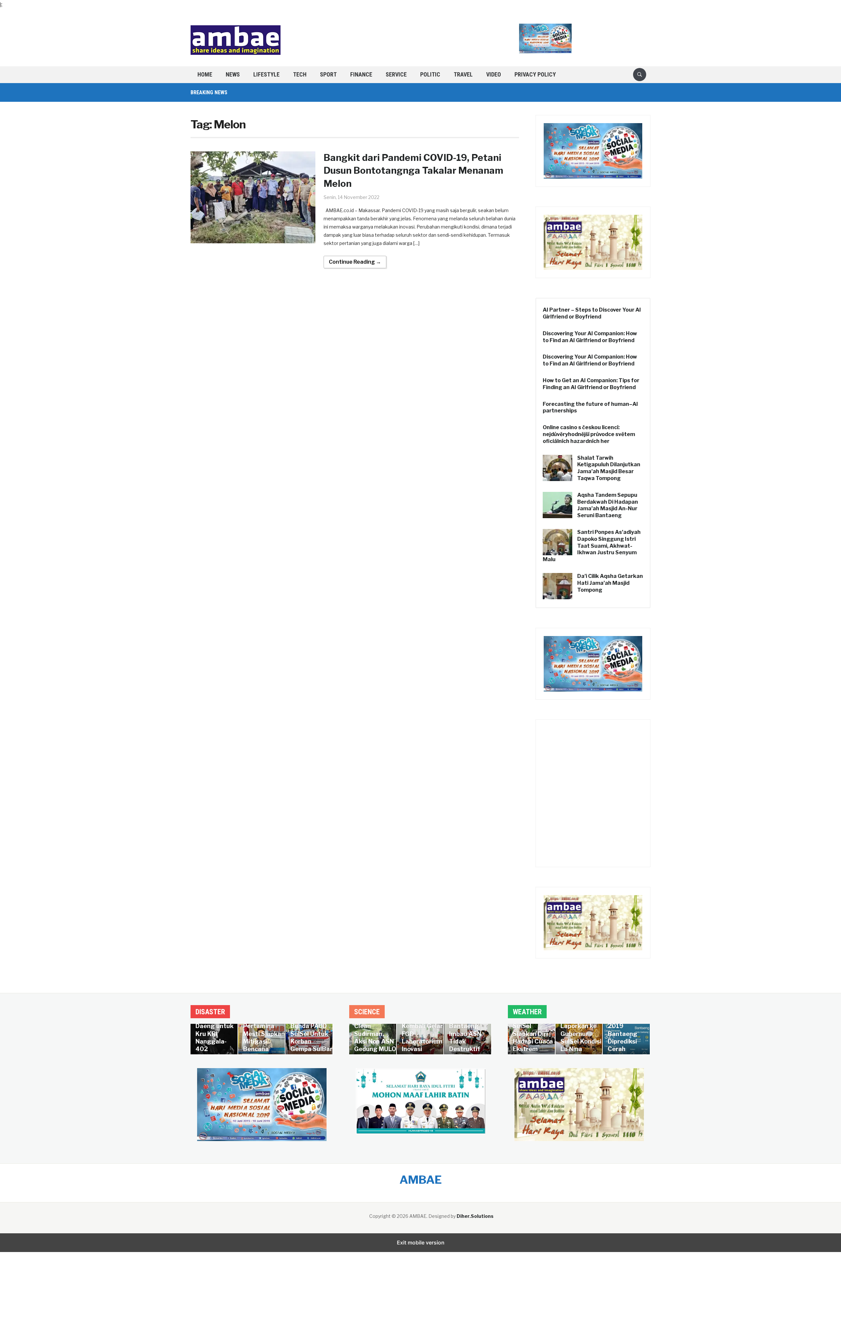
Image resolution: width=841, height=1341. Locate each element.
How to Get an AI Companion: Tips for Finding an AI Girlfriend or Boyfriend (591, 383)
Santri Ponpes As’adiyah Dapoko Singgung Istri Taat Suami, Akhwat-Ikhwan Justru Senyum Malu (592, 545)
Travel (463, 74)
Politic (430, 74)
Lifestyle (266, 74)
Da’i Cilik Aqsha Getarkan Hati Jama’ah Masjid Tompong (610, 583)
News (233, 74)
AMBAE (420, 1179)
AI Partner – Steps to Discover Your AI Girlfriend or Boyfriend (592, 313)
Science (367, 1012)
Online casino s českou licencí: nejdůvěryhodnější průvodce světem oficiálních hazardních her (589, 434)
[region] (420, 1285)
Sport (328, 74)
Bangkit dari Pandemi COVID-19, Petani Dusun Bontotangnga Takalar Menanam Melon (413, 170)
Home (204, 74)
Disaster (210, 1012)
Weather (527, 1012)
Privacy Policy (535, 74)
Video (493, 74)
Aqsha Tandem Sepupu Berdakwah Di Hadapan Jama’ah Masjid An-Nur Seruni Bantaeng (607, 505)
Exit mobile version (420, 1242)
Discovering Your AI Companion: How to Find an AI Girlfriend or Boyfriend (590, 336)
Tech (300, 74)
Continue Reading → (355, 262)
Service (396, 74)
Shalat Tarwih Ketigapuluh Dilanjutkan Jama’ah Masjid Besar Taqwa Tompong (608, 468)
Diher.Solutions (475, 1216)
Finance (361, 74)
